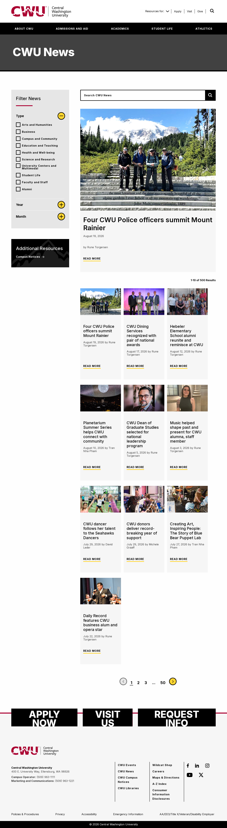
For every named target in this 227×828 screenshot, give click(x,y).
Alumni (27, 189)
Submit (207, 10)
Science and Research (38, 159)
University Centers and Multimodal (39, 167)
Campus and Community (39, 138)
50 (163, 682)
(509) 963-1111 (46, 777)
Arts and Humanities (37, 124)
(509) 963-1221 (64, 781)
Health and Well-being (38, 152)
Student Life (31, 175)
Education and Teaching (40, 145)
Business (28, 131)
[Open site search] (212, 10)
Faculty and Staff (35, 182)
